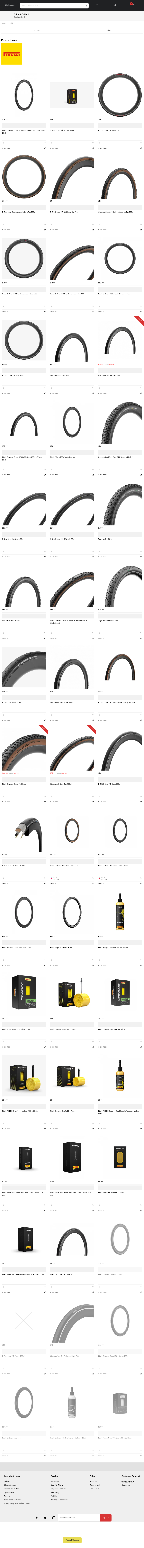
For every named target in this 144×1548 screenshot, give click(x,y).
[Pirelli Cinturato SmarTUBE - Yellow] (72, 994)
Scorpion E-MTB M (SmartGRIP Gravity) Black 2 (115, 457)
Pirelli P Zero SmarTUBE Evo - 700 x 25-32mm (115, 1438)
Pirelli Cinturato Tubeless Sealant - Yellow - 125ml (68, 1438)
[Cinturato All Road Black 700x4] (72, 667)
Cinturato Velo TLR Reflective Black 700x (64, 1356)
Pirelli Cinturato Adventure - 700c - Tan (64, 866)
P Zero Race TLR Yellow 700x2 (13, 1356)
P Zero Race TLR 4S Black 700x (13, 866)
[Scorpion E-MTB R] (120, 503)
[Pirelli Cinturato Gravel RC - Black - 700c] (120, 1321)
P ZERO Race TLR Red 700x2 (109, 130)
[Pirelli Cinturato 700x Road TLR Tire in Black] (120, 258)
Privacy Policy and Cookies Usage (17, 1503)
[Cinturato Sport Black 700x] (72, 340)
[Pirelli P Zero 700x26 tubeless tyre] (72, 422)
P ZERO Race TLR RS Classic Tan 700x (64, 212)
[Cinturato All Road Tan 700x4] (72, 749)
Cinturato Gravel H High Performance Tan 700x (67, 294)
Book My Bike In (57, 1485)
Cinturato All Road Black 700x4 (61, 702)
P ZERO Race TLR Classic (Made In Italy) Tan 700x (116, 702)
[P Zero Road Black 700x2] (24, 667)
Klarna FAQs (94, 1489)
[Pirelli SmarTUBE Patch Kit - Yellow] (120, 1157)
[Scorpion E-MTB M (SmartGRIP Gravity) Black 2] (120, 422)
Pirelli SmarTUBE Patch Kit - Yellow (110, 1193)
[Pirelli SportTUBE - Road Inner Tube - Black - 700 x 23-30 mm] (72, 1157)
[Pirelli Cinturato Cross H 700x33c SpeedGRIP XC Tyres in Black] (24, 422)
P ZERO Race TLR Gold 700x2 (13, 375)
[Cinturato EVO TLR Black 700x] (120, 340)
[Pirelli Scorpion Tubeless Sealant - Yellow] (120, 912)
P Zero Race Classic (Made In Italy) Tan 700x (18, 212)
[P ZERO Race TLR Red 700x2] (120, 95)
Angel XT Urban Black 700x (108, 621)
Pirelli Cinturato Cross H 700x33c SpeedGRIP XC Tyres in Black (23, 458)
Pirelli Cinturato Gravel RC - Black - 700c (113, 1356)
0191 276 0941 (128, 1481)
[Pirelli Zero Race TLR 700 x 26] (72, 1239)
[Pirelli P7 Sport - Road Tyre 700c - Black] (24, 912)
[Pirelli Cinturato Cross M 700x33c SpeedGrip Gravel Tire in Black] (24, 95)
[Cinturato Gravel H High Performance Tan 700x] (72, 258)
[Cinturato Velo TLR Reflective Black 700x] (72, 1321)
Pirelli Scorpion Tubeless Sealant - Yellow (113, 947)
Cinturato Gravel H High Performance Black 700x (20, 294)
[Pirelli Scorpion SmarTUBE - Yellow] (72, 1075)
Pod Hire (54, 1496)
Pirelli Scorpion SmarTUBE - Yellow (63, 1111)
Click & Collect (10, 1485)
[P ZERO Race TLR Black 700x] (120, 749)
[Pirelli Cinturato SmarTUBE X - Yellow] (120, 994)
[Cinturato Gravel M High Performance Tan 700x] (120, 176)
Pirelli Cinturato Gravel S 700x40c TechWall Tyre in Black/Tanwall (68, 622)
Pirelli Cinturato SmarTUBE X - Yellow (111, 1029)
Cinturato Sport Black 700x (59, 375)
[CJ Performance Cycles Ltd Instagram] (54, 1518)
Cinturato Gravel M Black (11, 621)
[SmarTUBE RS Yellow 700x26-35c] (72, 95)
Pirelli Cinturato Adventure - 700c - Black (113, 866)
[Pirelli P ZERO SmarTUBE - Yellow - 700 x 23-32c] (24, 1075)
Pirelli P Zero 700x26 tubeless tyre (62, 457)
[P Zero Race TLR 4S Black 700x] (24, 830)
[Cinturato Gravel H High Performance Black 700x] (24, 258)
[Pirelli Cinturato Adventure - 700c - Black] (120, 830)
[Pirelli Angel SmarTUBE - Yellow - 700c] (24, 994)
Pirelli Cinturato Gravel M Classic (14, 784)
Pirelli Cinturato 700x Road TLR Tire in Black (114, 294)
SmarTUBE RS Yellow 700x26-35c (62, 130)
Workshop (54, 1481)
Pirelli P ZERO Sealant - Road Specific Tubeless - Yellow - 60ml (119, 1112)
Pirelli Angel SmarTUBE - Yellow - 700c (16, 1029)
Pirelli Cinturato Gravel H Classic (110, 1274)
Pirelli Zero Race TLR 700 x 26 (61, 1274)
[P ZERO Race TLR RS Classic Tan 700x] (72, 176)
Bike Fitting (55, 1492)
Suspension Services (58, 1489)
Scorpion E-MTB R (105, 539)
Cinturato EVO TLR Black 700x (109, 375)
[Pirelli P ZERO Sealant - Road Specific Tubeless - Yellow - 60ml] (120, 1075)
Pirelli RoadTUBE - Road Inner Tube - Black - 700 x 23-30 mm (23, 1194)
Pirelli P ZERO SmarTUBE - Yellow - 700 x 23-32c (20, 1111)
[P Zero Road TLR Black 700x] (24, 503)
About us (93, 1481)
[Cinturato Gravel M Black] (24, 585)
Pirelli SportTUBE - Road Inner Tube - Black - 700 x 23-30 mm (71, 1194)
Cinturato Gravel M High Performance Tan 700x (115, 212)
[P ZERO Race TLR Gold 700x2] (24, 340)
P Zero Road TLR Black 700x (12, 539)
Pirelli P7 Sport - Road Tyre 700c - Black (16, 947)
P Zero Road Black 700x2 (11, 702)
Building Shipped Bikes (59, 1500)
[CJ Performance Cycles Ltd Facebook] (37, 1518)
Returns (7, 1496)
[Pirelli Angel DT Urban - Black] (72, 912)
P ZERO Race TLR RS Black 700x (62, 539)
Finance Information (11, 1489)
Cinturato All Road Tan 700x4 (61, 784)
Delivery (7, 1481)
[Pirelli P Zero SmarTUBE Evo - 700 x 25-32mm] (120, 1402)
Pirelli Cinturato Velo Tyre (11, 1438)
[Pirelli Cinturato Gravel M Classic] (24, 749)
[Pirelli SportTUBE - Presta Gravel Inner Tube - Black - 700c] (24, 1239)
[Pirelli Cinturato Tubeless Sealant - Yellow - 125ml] (72, 1402)
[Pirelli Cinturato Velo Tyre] (24, 1402)
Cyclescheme (9, 1492)
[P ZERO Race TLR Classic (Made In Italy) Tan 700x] (120, 667)
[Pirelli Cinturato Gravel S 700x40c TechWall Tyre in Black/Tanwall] (72, 585)
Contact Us (126, 1485)
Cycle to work (95, 1485)
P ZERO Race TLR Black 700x (109, 784)
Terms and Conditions (12, 1500)
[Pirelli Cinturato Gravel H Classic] (120, 1239)
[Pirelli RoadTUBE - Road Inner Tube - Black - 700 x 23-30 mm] (24, 1157)
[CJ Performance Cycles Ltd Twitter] (45, 1518)
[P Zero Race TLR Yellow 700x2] (24, 1321)
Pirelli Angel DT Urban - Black (61, 947)
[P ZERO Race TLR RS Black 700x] (72, 503)
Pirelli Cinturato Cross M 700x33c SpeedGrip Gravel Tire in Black (23, 132)
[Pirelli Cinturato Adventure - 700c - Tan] (72, 830)
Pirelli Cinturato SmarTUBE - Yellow (63, 1029)
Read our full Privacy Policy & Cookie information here (72, 1533)
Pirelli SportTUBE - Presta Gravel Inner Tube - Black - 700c (23, 1274)
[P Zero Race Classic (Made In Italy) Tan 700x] (24, 176)
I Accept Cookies (72, 1540)
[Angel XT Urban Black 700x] (120, 585)
